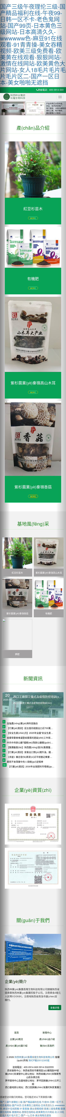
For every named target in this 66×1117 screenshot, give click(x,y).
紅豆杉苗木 (17, 572)
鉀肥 (17, 654)
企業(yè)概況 (16, 1039)
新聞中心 (47, 1032)
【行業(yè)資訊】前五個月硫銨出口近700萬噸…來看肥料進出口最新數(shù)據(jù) (30, 728)
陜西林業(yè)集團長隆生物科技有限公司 (34, 1057)
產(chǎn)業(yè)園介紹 (16, 1045)
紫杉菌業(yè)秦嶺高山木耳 (49, 572)
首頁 (16, 1032)
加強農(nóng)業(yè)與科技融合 (22, 723)
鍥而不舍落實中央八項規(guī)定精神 (25, 761)
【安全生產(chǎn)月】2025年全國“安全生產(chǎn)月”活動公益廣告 (30, 732)
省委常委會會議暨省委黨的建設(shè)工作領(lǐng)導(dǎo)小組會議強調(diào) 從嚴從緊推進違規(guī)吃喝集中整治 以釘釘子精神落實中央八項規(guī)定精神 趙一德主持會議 (30, 737)
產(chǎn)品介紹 (47, 1039)
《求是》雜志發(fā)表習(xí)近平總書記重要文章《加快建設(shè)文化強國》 (30, 756)
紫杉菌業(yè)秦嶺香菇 (17, 613)
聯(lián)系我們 (47, 1045)
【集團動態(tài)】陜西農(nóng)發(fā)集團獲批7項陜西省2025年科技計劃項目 (30, 747)
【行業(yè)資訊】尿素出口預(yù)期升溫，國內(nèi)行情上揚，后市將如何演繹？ (30, 752)
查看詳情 (54, 1007)
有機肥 (48, 613)
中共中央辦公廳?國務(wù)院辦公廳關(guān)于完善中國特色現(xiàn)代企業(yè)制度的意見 (30, 742)
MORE (33, 218)
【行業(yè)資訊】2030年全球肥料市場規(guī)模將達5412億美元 (31, 766)
